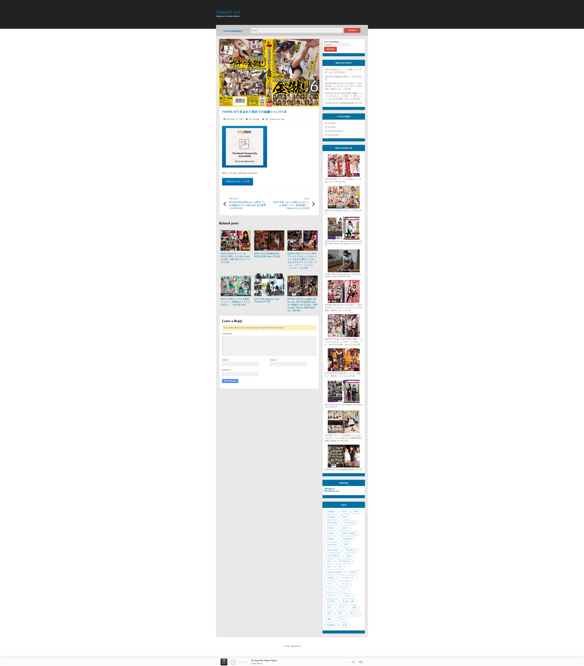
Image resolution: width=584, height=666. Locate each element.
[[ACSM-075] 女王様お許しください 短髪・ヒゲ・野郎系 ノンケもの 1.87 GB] (344, 359)
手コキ (342, 607)
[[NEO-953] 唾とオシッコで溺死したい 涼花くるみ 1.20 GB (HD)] (344, 165)
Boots (345, 517)
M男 (267, 119)
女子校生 (331, 601)
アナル (330, 584)
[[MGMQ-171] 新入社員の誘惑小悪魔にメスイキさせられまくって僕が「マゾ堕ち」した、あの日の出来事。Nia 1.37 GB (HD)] (344, 325)
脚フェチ (354, 613)
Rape (349, 556)
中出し (348, 595)
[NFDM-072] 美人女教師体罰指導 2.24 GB (343, 103)
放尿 (354, 607)
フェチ (330, 589)
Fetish (345, 528)
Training (330, 578)
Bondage (331, 517)
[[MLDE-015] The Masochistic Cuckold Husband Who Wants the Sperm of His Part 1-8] (344, 228)
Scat (329, 561)
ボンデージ (332, 595)
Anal (344, 511)
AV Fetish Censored (333, 131)
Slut (329, 567)
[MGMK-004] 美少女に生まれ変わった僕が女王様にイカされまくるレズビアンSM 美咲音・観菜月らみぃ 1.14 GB (343, 86)
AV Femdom (254, 119)
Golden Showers (348, 533)
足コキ (342, 619)
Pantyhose (350, 550)
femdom (330, 528)
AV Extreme (330, 123)
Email (274, 360)
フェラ (344, 589)
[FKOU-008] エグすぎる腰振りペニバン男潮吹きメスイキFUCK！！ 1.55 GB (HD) (235, 302)
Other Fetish (332, 550)
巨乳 (329, 607)
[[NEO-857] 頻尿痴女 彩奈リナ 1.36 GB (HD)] (344, 197)
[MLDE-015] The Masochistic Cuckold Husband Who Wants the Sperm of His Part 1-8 (343, 243)
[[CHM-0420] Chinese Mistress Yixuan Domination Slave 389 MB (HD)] (344, 260)
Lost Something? (233, 31)
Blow (356, 511)
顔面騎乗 (331, 625)
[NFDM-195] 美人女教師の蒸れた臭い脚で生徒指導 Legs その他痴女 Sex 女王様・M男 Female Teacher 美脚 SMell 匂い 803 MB (302, 305)
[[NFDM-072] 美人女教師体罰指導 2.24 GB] (344, 456)
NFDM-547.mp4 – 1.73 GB (237, 181)
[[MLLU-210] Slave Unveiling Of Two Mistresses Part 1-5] (344, 391)
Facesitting (349, 522)
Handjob (330, 539)
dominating (332, 522)
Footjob (330, 533)
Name (225, 360)
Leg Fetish (332, 544)
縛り (341, 613)
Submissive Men (277, 119)
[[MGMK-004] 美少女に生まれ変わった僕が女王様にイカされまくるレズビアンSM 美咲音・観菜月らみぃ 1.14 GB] (344, 291)
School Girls (344, 561)
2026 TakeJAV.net (292, 646)
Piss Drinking (333, 556)
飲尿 (345, 625)
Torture (353, 572)
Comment (227, 334)
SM (339, 567)
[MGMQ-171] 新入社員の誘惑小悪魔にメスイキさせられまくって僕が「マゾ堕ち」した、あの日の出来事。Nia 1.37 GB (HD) (344, 96)
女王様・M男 (348, 601)
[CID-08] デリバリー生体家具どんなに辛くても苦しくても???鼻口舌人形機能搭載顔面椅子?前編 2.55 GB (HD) (343, 438)
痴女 (329, 613)
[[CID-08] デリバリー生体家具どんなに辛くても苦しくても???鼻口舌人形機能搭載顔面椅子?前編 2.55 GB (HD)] (344, 421)
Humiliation (347, 539)
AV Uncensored (332, 135)
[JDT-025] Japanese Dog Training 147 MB (266, 300)
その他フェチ (348, 578)
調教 (329, 619)
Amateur (331, 511)
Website (226, 370)
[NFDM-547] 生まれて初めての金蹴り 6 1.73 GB (254, 111)
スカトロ (345, 584)
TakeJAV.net (228, 11)
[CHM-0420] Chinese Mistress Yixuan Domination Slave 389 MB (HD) (343, 275)
